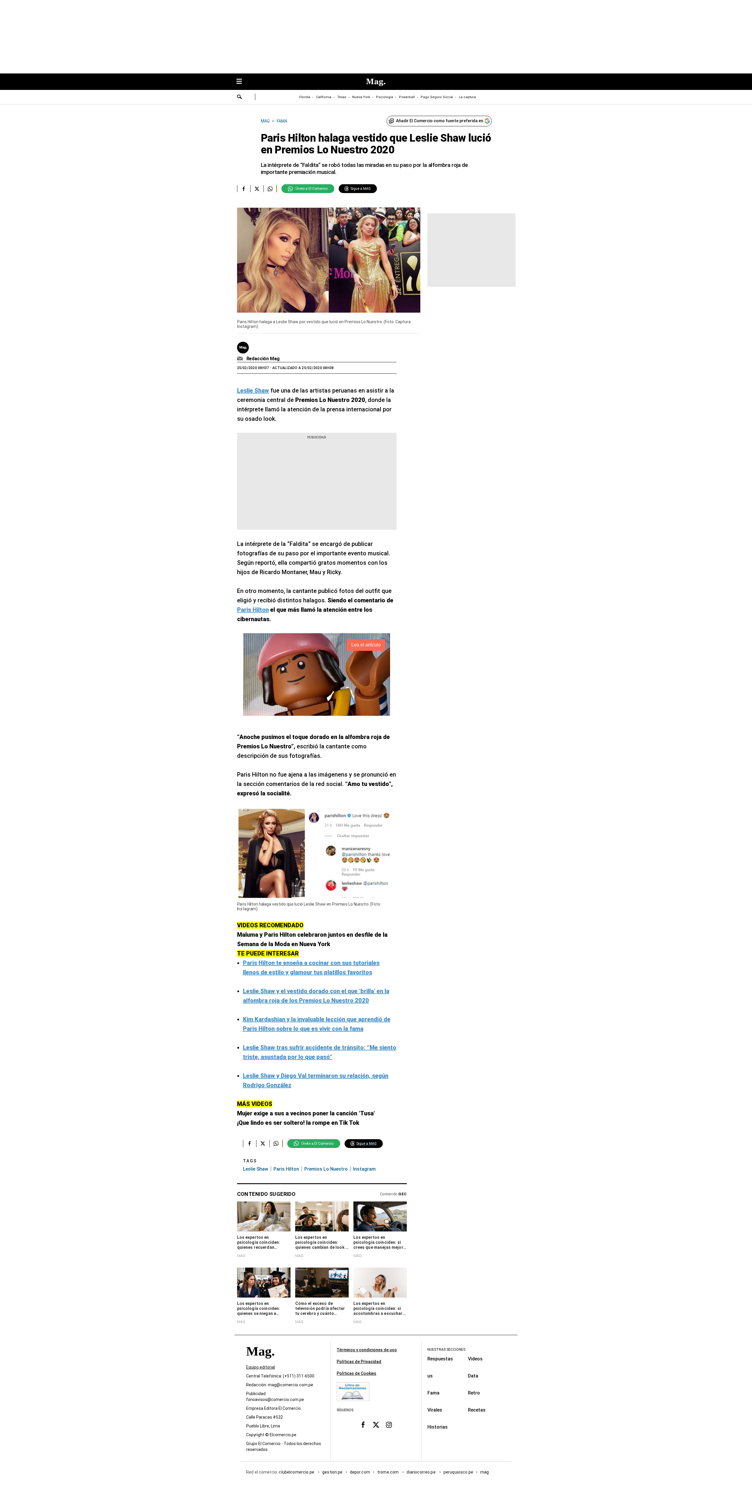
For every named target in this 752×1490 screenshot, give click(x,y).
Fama (433, 1393)
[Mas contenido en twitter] (376, 1424)
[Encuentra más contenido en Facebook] (243, 188)
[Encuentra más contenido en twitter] (256, 188)
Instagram (364, 1169)
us (430, 1376)
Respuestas (440, 1359)
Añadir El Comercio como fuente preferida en (439, 120)
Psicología (384, 97)
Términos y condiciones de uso (367, 1349)
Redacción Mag (263, 358)
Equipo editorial (260, 1367)
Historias (437, 1427)
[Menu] (242, 82)
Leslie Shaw (255, 1169)
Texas (341, 97)
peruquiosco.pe (458, 1472)
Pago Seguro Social (437, 97)
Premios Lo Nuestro (326, 1169)
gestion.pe (332, 1472)
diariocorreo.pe (421, 1472)
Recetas (477, 1410)
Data (473, 1376)
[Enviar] (239, 97)
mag (484, 1472)
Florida (304, 97)
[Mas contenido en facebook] (363, 1424)
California (323, 97)
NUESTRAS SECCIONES (446, 1349)
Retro (474, 1393)
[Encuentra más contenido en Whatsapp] (270, 188)
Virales (434, 1410)
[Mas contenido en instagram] (388, 1424)
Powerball (407, 97)
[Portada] (260, 1362)
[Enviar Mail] (240, 358)
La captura (467, 97)
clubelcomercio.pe (297, 1472)
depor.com (360, 1472)
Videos (475, 1359)
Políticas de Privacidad (359, 1361)
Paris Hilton (286, 1169)
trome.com (388, 1472)
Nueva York (361, 97)
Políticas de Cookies (356, 1373)
